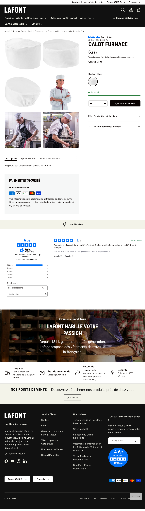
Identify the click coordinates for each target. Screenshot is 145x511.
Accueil (7, 31)
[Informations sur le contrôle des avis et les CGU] (40, 255)
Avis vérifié (137, 240)
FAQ (43, 425)
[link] (131, 10)
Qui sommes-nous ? (15, 453)
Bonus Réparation (50, 455)
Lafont (13, 498)
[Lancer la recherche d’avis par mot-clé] (46, 294)
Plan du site (84, 498)
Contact (76, 2)
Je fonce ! (72, 397)
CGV (113, 498)
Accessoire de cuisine (72, 31)
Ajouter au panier (125, 103)
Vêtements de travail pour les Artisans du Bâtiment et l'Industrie (87, 447)
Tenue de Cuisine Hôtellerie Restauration (29, 31)
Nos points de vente (93, 2)
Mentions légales (100, 498)
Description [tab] (11, 158)
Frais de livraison (107, 57)
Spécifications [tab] (28, 158)
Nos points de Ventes (52, 449)
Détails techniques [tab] (50, 158)
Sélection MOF (80, 429)
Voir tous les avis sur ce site (26, 260)
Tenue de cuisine (54, 31)
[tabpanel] (42, 165)
